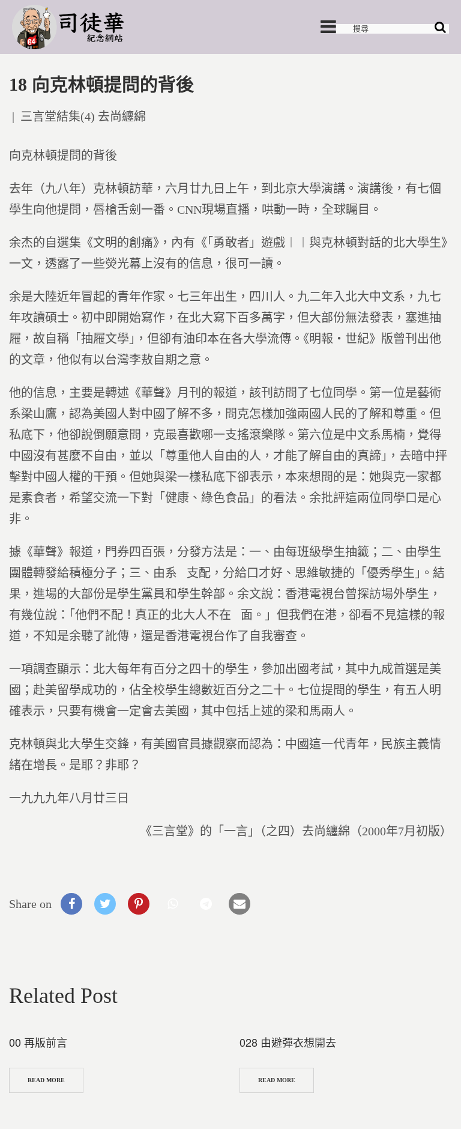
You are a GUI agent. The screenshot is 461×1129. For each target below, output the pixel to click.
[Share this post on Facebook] (71, 904)
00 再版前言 (38, 1042)
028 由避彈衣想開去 (288, 1042)
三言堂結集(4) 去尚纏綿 (83, 116)
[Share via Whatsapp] (172, 904)
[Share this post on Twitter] (105, 904)
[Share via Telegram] (206, 904)
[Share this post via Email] (239, 904)
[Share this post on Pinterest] (138, 904)
